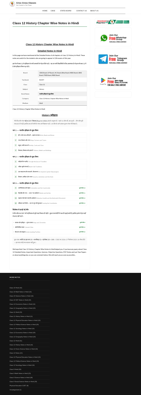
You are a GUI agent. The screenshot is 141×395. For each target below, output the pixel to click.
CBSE (53, 11)
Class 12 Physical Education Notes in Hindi (23, 357)
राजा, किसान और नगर (32, 140)
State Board (65, 11)
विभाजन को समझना (27, 232)
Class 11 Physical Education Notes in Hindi (23, 320)
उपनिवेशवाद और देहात (34, 188)
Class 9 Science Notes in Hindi (20, 377)
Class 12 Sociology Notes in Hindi (20, 365)
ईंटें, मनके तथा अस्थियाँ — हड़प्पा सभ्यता (36, 135)
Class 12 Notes (15, 353)
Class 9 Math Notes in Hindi (19, 373)
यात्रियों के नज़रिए (32, 161)
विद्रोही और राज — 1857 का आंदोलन (34, 193)
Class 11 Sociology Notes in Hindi (20, 328)
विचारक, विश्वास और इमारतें (34, 150)
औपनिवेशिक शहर (24, 227)
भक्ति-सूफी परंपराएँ (30, 166)
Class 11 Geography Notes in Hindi (21, 308)
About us (94, 11)
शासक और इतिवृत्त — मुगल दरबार (30, 222)
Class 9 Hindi (14, 369)
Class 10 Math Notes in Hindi (19, 292)
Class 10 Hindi (14, 288)
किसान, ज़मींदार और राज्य (35, 177)
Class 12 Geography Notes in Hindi (21, 337)
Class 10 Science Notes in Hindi (20, 296)
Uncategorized (14, 390)
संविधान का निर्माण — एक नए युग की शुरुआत (37, 203)
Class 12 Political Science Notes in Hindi (23, 361)
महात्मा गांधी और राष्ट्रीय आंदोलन (41, 198)
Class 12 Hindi (14, 341)
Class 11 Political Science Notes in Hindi (23, 324)
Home (44, 11)
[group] (50, 115)
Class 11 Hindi (14, 312)
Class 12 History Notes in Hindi (20, 345)
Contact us (81, 11)
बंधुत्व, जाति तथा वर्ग (31, 145)
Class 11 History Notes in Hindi (20, 316)
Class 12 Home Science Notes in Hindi (22, 349)
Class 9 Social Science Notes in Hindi (22, 381)
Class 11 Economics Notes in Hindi (21, 304)
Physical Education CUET (18, 385)
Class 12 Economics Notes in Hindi (21, 332)
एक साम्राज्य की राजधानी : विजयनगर (38, 172)
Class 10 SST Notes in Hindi (19, 300)
